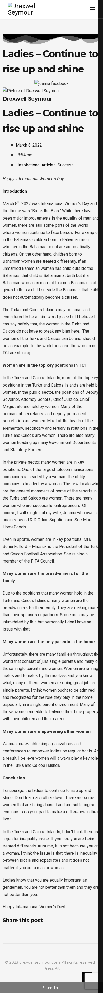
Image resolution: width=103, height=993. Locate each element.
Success (66, 164)
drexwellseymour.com (39, 962)
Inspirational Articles (37, 164)
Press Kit (51, 968)
